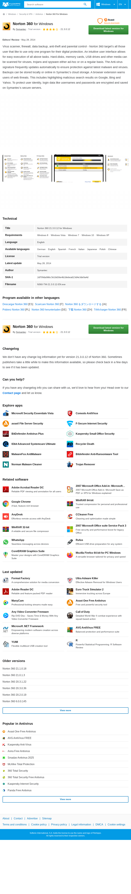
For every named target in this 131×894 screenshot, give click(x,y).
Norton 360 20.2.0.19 (14, 694)
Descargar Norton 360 (15, 304)
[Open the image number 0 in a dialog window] (27, 168)
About (6, 818)
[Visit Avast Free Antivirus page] (108, 21)
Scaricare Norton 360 (47, 304)
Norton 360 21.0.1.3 (14, 675)
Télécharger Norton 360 (107, 309)
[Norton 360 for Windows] (6, 26)
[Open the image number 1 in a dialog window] (79, 168)
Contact (18, 818)
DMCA (99, 824)
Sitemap (47, 818)
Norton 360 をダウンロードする (83, 304)
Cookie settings (116, 824)
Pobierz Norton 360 (14, 309)
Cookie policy (39, 824)
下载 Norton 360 (77, 309)
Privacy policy (59, 824)
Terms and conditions (15, 824)
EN (120, 4)
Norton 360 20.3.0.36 (14, 688)
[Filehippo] (11, 4)
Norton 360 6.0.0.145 (14, 701)
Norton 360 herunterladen (46, 309)
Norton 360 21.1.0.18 (14, 668)
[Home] (4, 14)
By (19, 29)
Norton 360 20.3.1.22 (14, 681)
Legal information (81, 824)
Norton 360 (33, 24)
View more (65, 710)
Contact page (12, 393)
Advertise (32, 818)
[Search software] (85, 4)
